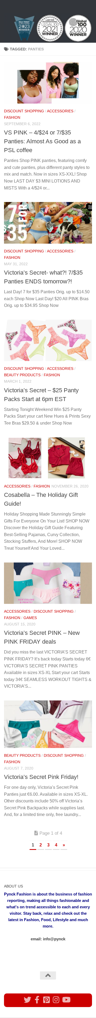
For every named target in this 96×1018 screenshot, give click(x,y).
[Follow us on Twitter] (27, 1000)
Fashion (12, 117)
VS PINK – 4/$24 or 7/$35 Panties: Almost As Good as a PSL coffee (42, 141)
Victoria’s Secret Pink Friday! (41, 777)
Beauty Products (22, 375)
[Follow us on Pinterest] (46, 1000)
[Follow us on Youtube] (66, 1000)
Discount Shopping (24, 111)
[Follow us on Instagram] (56, 1000)
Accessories (60, 111)
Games (30, 618)
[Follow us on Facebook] (37, 1000)
